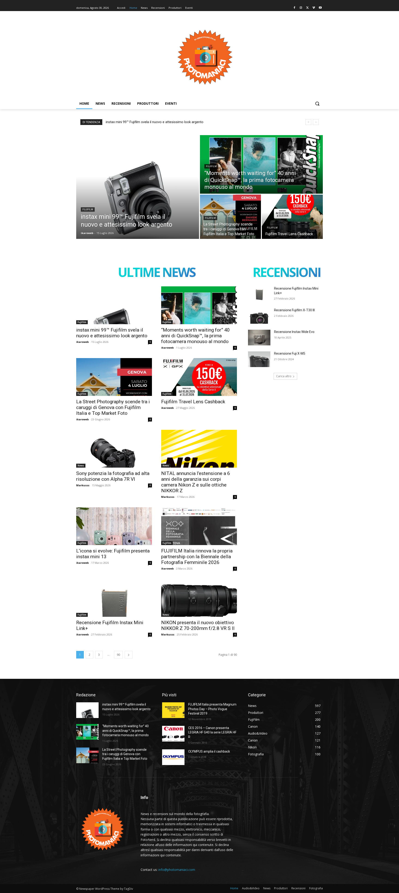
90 (118, 655)
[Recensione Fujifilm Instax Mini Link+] (114, 598)
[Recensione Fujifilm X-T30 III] (259, 316)
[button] (317, 103)
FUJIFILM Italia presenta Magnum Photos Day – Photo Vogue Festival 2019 (212, 709)
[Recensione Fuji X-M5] (259, 359)
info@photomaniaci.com (176, 869)
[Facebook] (294, 8)
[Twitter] (307, 8)
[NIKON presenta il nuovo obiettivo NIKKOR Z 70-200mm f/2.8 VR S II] (199, 598)
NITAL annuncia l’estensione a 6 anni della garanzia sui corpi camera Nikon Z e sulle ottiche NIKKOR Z (195, 482)
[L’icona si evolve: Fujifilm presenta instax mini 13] (114, 526)
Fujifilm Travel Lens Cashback (193, 401)
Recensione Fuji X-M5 (289, 353)
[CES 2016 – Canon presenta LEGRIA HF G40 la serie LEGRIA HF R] (173, 734)
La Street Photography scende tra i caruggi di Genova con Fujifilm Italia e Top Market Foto (113, 407)
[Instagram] (301, 8)
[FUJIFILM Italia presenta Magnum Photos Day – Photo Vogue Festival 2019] (173, 710)
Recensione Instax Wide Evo (294, 332)
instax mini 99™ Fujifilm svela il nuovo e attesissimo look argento (154, 122)
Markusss (82, 485)
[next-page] (129, 655)
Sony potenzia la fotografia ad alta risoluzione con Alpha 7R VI (112, 476)
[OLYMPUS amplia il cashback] (173, 757)
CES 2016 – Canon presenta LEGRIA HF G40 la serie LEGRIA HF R (212, 732)
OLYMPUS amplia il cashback (209, 751)
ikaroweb (82, 342)
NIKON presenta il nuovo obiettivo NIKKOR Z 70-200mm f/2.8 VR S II (198, 625)
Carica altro (283, 376)
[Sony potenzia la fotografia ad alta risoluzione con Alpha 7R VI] (114, 449)
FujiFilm (87, 209)
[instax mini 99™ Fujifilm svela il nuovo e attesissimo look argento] (137, 187)
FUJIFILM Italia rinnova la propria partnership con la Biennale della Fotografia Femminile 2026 (197, 556)
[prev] (308, 122)
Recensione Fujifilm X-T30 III (294, 310)
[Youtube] (320, 8)
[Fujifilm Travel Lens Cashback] (292, 217)
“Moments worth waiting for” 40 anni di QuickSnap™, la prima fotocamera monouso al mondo (195, 335)
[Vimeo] (313, 8)
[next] (316, 122)
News (81, 465)
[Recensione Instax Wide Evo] (259, 337)
